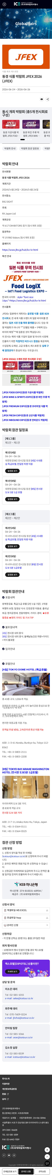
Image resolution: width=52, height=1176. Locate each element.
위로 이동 (47, 1156)
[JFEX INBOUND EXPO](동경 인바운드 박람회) (25, 420)
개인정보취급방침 (9, 1089)
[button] (22, 139)
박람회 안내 (9, 148)
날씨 (4, 1099)
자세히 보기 (12, 971)
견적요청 (42, 1171)
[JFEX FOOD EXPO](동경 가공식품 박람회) (22, 392)
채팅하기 (47, 1163)
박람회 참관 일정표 (30, 148)
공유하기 (47, 99)
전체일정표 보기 (9, 1171)
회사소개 (5, 1078)
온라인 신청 (26, 1171)
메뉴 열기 (4, 4)
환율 (4, 1094)
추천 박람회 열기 (47, 1149)
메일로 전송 (41, 99)
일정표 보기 (12, 471)
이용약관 (5, 1084)
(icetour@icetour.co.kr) (13, 856)
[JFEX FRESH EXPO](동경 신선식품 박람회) (23, 415)
